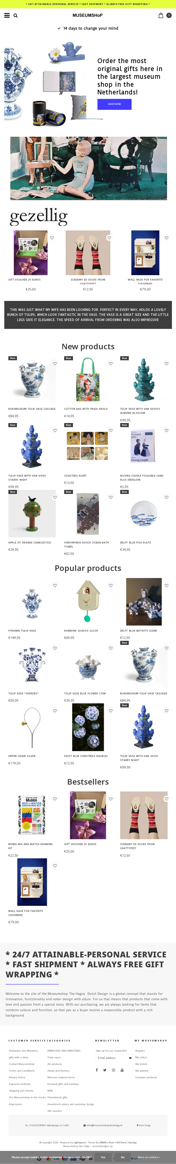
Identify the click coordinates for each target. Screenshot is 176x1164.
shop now (114, 104)
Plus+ (112, 1142)
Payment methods (19, 1084)
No (122, 1157)
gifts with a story (18, 1057)
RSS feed (121, 1142)
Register (140, 1050)
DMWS (102, 1142)
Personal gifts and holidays (63, 1084)
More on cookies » (149, 1157)
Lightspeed (80, 1142)
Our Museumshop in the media (27, 1097)
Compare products (146, 1077)
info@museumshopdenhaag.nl (104, 1125)
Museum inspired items (61, 1077)
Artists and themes (58, 1070)
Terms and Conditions (22, 1070)
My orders (141, 1057)
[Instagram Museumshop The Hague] (113, 1070)
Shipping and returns (21, 1090)
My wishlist (141, 1070)
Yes (103, 1157)
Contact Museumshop (21, 1064)
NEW (50, 1090)
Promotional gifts (57, 1097)
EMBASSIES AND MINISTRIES (63, 1050)
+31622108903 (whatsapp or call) (48, 1125)
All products (54, 1064)
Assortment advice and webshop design (70, 1104)
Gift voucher (54, 1111)
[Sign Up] (130, 1058)
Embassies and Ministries (23, 1050)
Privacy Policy (17, 1077)
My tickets (141, 1064)
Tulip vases (54, 1057)
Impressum (15, 1104)
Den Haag (144, 1125)
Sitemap (132, 1142)
